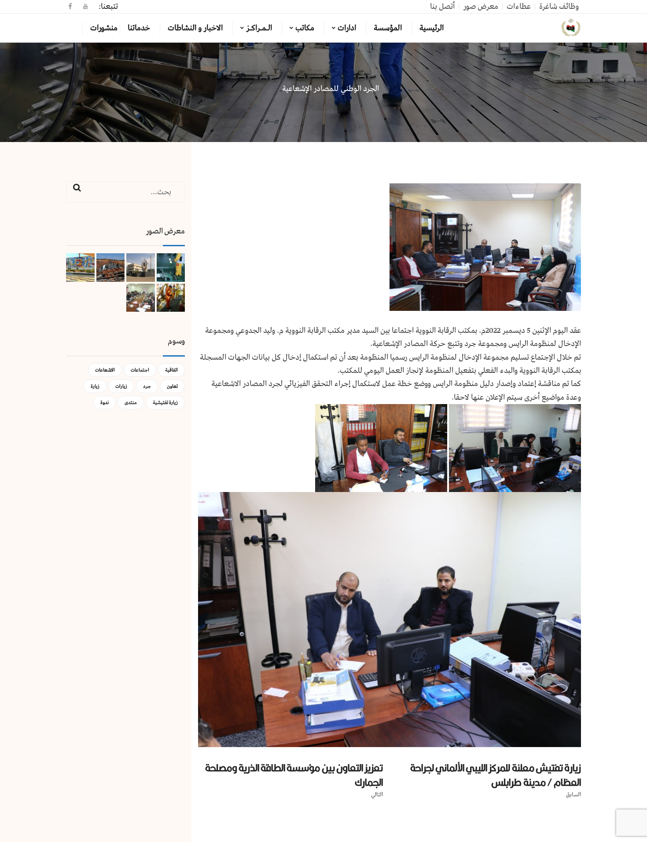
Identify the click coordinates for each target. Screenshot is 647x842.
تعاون (172, 386)
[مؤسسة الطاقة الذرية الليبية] (571, 28)
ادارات (347, 28)
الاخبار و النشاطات (195, 28)
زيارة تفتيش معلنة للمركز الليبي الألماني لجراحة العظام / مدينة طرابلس (495, 775)
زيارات (121, 386)
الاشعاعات (105, 370)
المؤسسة (388, 28)
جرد (147, 386)
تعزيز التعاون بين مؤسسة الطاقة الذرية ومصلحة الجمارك (294, 775)
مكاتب (304, 28)
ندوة (104, 402)
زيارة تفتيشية (165, 402)
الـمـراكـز (259, 28)
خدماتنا (139, 28)
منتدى (131, 402)
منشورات (104, 28)
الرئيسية (431, 28)
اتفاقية (171, 370)
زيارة (95, 386)
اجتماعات (140, 370)
